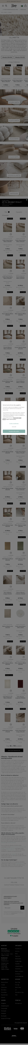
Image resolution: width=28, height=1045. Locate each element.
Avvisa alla (14, 426)
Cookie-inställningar (14, 423)
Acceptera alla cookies (14, 431)
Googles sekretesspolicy (11, 419)
